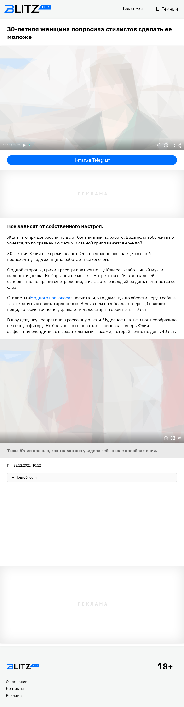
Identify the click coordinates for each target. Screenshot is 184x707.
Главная (23, 666)
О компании (16, 681)
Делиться (179, 145)
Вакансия (133, 9)
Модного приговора (50, 297)
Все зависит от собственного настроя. (55, 226)
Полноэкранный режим (172, 145)
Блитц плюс (28, 9)
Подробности (26, 477)
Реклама (14, 695)
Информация (166, 145)
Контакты (15, 688)
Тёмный (170, 9)
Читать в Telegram (92, 160)
